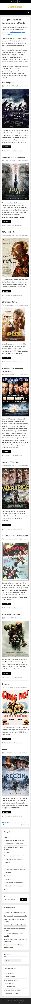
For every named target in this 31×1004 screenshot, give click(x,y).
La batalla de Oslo (9, 986)
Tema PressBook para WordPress (19, 1002)
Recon (4, 749)
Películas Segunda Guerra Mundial (13, 150)
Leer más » (7, 147)
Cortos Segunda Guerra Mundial (13, 844)
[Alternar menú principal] (28, 12)
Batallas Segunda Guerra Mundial (14, 840)
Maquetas (7, 862)
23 (24, 822)
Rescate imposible (9, 976)
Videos (6, 889)
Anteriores (6, 822)
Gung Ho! (6, 684)
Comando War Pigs (10, 462)
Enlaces (6, 852)
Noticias (6, 866)
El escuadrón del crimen (11, 980)
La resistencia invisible (11, 993)
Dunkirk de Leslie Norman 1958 (15, 536)
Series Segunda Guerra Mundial (13, 882)
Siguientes (24, 825)
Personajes (7, 872)
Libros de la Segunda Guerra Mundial (15, 925)
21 (18, 822)
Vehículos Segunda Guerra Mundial (14, 886)
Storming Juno (8, 82)
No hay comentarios (22, 86)
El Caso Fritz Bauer (10, 232)
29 (4, 825)
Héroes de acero (9, 983)
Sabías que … (8, 879)
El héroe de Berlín (9, 302)
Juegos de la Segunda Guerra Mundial (15, 916)
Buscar (6, 897)
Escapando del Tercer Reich (12, 990)
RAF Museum (8, 876)
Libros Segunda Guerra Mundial (13, 859)
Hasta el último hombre (11, 614)
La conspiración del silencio (13, 157)
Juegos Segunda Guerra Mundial (14, 856)
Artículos (6, 837)
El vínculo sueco (9, 973)
